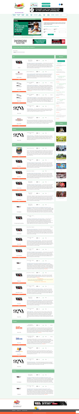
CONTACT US (19, 410)
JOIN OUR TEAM (24, 410)
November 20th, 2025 (59, 85)
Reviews (51, 82)
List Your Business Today (46, 3)
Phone (46, 60)
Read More (57, 74)
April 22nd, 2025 (59, 107)
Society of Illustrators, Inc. (30, 71)
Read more (38, 277)
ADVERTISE (13, 410)
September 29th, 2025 (59, 101)
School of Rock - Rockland (30, 272)
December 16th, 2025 (59, 70)
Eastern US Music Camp (30, 148)
